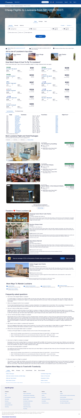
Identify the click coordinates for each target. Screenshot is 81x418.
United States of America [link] (19, 5)
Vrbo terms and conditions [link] (46, 399)
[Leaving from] (18, 28)
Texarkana (17, 126)
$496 (57, 126)
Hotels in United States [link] (27, 393)
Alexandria (17, 119)
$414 (57, 121)
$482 (57, 125)
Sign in (74, 2)
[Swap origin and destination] (30, 29)
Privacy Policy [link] (44, 393)
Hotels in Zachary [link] (44, 380)
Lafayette (17, 115)
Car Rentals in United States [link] (28, 401)
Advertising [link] (7, 406)
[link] (14, 286)
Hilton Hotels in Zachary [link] (10, 380)
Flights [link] (12, 5)
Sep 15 (67, 29)
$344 (57, 118)
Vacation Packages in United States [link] (29, 397)
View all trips (40, 208)
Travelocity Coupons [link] (26, 404)
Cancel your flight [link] (63, 397)
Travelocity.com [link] (7, 5)
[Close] (79, 414)
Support (66, 2)
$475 (57, 124)
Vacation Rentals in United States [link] (28, 395)
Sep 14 (56, 29)
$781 (57, 131)
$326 (57, 115)
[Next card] (75, 57)
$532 (57, 129)
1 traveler (62, 25)
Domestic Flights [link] (26, 399)
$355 (57, 120)
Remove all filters (30, 139)
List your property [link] (8, 397)
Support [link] (61, 393)
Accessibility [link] (44, 401)
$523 (57, 127)
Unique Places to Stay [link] (27, 406)
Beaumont (17, 132)
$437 (57, 123)
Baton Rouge (18, 130)
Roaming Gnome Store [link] (8, 404)
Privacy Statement (5, 416)
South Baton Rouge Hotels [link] (46, 373)
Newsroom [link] (6, 401)
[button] (40, 366)
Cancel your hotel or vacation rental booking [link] (67, 395)
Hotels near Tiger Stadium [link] (11, 378)
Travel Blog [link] (25, 408)
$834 (57, 132)
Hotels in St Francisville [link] (45, 375)
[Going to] (40, 28)
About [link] (6, 393)
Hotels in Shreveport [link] (10, 373)
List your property (59, 2)
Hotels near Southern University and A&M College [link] (15, 375)
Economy (69, 25)
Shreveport (17, 118)
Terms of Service (13, 416)
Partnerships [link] (7, 399)
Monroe (16, 123)
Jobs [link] (6, 395)
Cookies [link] (43, 395)
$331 (57, 117)
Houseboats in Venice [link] (45, 378)
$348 (57, 119)
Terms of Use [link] (44, 397)
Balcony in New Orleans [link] (45, 382)
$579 (57, 130)
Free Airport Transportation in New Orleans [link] (14, 382)
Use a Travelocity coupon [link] (64, 401)
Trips (71, 2)
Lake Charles (18, 117)
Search (40, 36)
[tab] (35, 21)
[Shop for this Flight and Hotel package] (57, 151)
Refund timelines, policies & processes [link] (66, 399)
